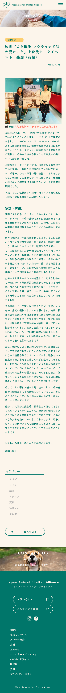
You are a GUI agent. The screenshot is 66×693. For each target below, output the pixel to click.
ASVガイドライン (19, 659)
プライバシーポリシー (22, 674)
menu (60, 5)
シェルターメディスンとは (24, 654)
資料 (12, 669)
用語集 (13, 664)
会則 (12, 644)
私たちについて (18, 634)
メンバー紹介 (17, 639)
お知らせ (15, 649)
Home (13, 629)
